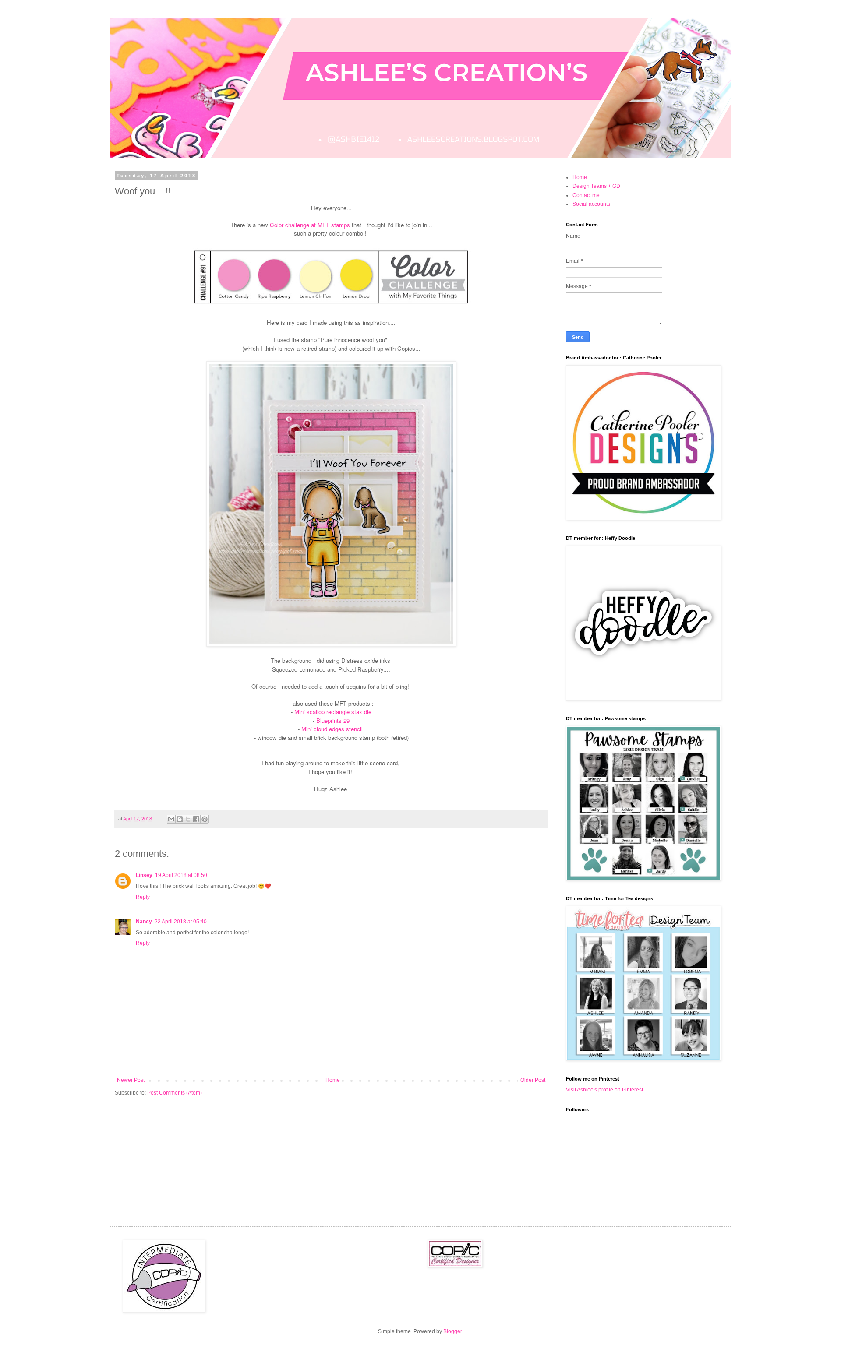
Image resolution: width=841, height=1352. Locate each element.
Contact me (586, 195)
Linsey (144, 875)
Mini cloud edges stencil (332, 729)
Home (332, 1080)
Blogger (452, 1331)
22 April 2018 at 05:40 (181, 922)
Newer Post (131, 1080)
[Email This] (171, 819)
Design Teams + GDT (597, 186)
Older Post (532, 1080)
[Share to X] (188, 819)
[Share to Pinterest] (204, 819)
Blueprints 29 (332, 720)
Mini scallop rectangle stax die (332, 712)
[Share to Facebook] (196, 819)
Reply (143, 897)
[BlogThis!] (179, 819)
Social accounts (591, 204)
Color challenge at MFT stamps (310, 225)
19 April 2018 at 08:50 (181, 875)
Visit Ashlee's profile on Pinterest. (605, 1090)
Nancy (144, 922)
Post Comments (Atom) (174, 1093)
